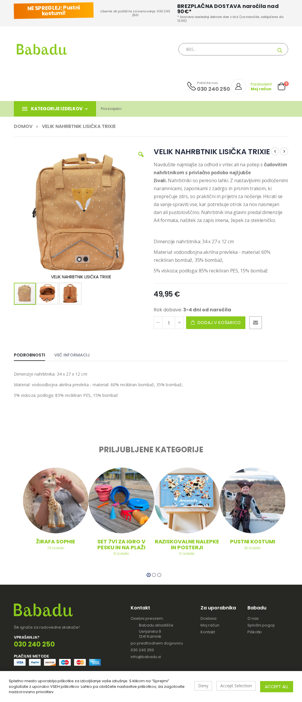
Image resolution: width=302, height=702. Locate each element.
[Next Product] (284, 151)
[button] (141, 159)
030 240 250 (142, 650)
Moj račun (210, 625)
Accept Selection (236, 685)
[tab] (34, 354)
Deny (203, 685)
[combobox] (233, 49)
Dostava (208, 618)
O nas (253, 618)
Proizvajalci (111, 108)
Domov (23, 126)
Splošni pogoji (261, 625)
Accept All (276, 687)
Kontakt (208, 632)
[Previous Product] (275, 151)
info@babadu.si (146, 657)
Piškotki (254, 632)
